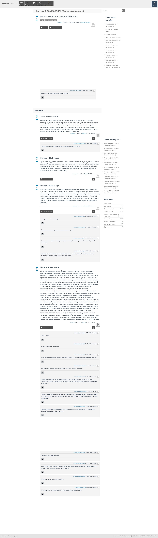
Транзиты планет (109, 211)
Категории (40, 5)
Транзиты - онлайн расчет (113, 37)
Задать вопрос (48, 5)
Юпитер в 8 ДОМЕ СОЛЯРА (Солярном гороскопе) (111, 187)
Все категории (108, 203)
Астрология (107, 206)
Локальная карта (111, 34)
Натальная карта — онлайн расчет (111, 25)
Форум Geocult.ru (9, 3)
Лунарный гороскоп (109, 221)
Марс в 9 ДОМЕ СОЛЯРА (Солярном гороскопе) (111, 163)
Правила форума (12, 536)
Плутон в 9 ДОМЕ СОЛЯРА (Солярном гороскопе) (111, 144)
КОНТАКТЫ (135, 536)
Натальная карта (109, 209)
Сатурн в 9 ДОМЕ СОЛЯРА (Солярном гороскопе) (111, 158)
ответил (72, 133)
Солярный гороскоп (85, 22)
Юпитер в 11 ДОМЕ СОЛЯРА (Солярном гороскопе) (112, 177)
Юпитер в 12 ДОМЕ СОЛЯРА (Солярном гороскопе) (112, 173)
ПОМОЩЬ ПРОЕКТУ (151, 536)
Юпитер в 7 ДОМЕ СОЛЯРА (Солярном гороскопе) (111, 191)
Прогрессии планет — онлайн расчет (112, 56)
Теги (34, 5)
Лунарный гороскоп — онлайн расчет (112, 51)
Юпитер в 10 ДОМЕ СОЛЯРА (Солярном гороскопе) (112, 182)
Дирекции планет (109, 227)
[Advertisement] (68, 46)
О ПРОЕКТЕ (142, 536)
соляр (42, 20)
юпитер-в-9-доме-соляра (51, 20)
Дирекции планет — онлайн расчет (111, 61)
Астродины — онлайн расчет (112, 30)
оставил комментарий (75, 90)
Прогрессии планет (109, 224)
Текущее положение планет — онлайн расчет (113, 66)
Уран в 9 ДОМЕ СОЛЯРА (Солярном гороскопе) (110, 154)
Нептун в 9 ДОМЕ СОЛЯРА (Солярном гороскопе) (111, 149)
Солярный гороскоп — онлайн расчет (112, 46)
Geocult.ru (128, 536)
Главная (21, 5)
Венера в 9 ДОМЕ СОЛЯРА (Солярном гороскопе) (111, 168)
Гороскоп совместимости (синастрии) (113, 41)
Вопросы (27, 5)
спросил (60, 22)
